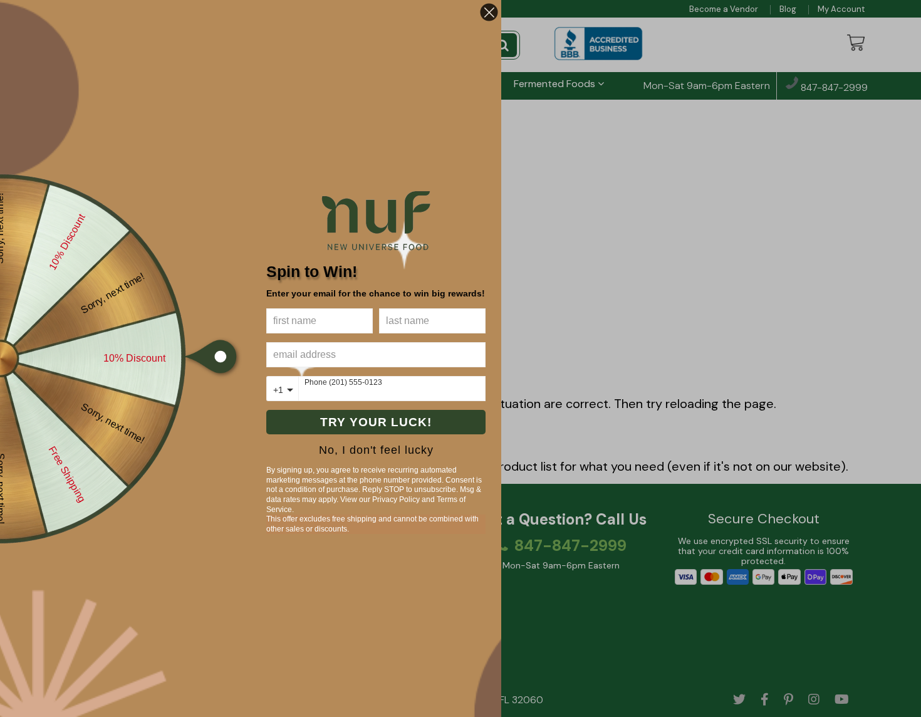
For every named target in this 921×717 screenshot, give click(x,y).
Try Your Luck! (376, 422)
